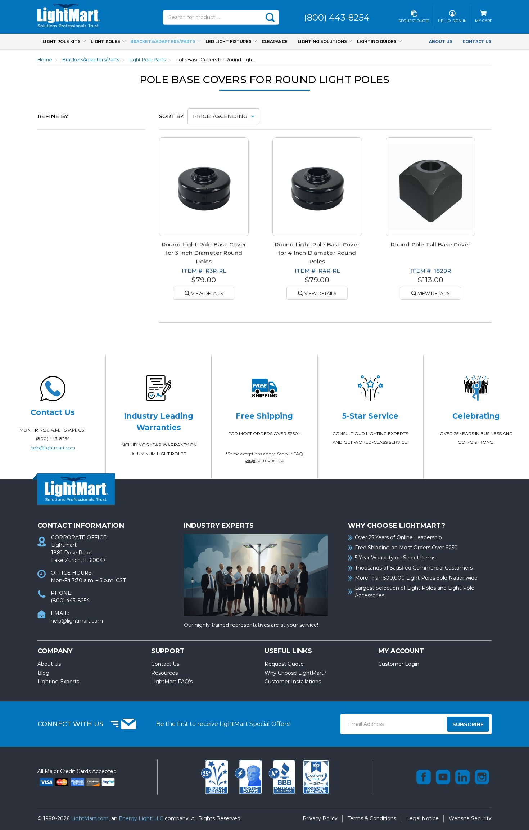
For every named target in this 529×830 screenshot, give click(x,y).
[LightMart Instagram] (482, 777)
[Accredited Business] (283, 776)
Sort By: (171, 116)
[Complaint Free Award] (316, 776)
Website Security (470, 818)
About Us (440, 41)
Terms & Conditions (372, 818)
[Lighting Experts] (249, 776)
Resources (164, 673)
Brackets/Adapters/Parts (162, 41)
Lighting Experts (58, 681)
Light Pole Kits (61, 41)
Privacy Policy (320, 818)
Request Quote (284, 664)
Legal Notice (422, 818)
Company (54, 651)
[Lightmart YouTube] (443, 777)
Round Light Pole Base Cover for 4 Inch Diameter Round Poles (317, 252)
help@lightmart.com (53, 447)
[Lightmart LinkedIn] (462, 777)
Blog (43, 673)
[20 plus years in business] (215, 776)
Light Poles (105, 41)
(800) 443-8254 (53, 438)
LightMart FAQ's (172, 681)
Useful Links (288, 651)
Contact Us (477, 41)
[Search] (269, 17)
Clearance (275, 41)
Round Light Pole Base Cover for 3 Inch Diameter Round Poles (204, 252)
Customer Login (398, 664)
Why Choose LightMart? (295, 673)
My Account (401, 651)
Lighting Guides (377, 41)
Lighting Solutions (322, 41)
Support (168, 651)
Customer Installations (292, 681)
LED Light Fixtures (228, 41)
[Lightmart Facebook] (423, 777)
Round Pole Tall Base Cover (430, 244)
